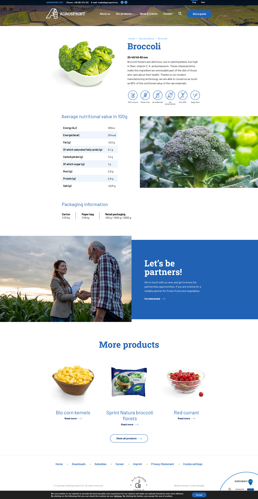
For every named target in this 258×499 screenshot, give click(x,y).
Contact (168, 13)
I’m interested (152, 298)
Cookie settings (192, 464)
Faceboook (122, 2)
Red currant (186, 412)
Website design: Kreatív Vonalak (189, 485)
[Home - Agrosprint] (66, 15)
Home (131, 38)
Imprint (137, 464)
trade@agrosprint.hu (108, 2)
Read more (70, 418)
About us (105, 13)
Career (120, 464)
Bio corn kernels (73, 412)
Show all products (126, 438)
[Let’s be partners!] (66, 279)
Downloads (78, 464)
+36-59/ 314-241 (81, 2)
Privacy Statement (162, 464)
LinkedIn (125, 2)
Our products (123, 13)
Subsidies (100, 464)
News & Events (148, 13)
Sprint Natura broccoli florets (129, 415)
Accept (199, 495)
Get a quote (199, 13)
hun (203, 2)
